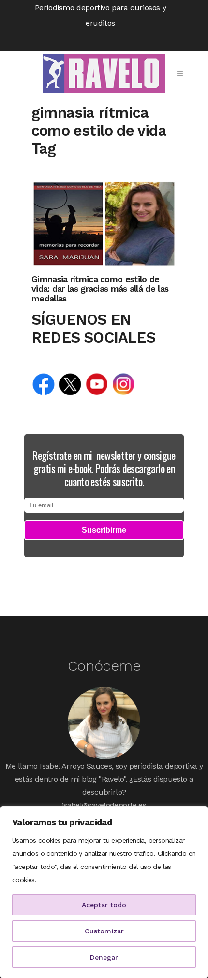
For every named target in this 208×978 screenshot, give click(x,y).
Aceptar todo (104, 905)
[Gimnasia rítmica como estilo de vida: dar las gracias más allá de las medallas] (104, 223)
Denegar (104, 957)
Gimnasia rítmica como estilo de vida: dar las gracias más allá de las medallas (99, 288)
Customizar (104, 931)
